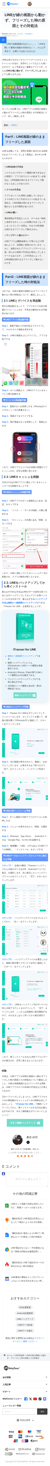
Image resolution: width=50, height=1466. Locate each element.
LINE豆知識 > (20, 1355)
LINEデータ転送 (25, 1325)
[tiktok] (40, 1399)
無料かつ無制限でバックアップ (22, 656)
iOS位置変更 (25, 1307)
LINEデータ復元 (25, 1330)
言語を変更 (25, 1420)
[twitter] (30, 1399)
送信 (42, 1411)
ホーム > (10, 1355)
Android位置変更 (25, 1313)
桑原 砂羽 (32, 1137)
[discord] (44, 1399)
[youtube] (35, 1399)
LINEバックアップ (25, 1319)
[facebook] (26, 1399)
